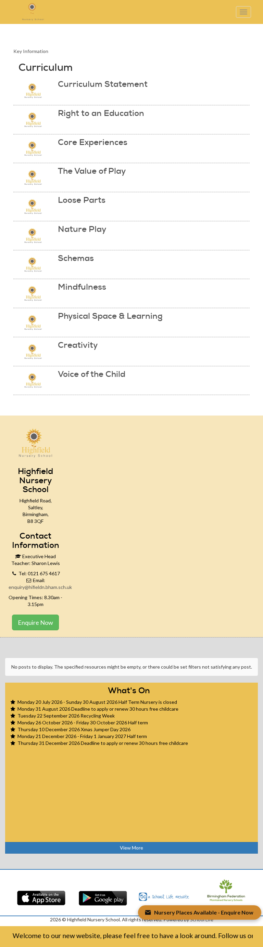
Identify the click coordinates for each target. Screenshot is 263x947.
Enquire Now (35, 622)
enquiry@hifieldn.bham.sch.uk (40, 587)
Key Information (30, 51)
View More (131, 848)
